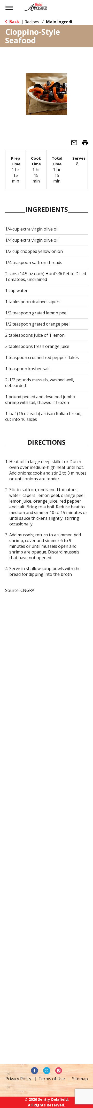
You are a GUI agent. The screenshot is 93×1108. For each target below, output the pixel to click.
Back (13, 21)
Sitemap (80, 1079)
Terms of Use (51, 1079)
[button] (72, 144)
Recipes (32, 22)
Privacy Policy (18, 1079)
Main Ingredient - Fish (68, 22)
